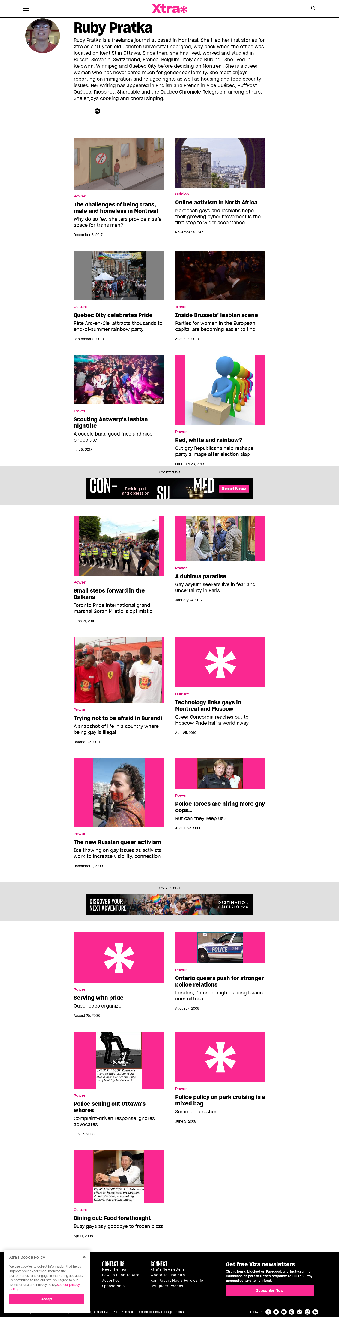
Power (80, 196)
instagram (291, 1312)
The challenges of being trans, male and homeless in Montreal (116, 207)
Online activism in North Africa (216, 202)
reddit (307, 1312)
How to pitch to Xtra (121, 1275)
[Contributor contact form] (98, 111)
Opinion (182, 194)
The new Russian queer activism (117, 842)
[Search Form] (313, 8)
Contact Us (113, 1264)
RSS (315, 1312)
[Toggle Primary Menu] (26, 9)
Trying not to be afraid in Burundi (118, 718)
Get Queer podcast (168, 1286)
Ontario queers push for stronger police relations (219, 981)
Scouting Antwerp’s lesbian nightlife (111, 422)
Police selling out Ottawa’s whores (110, 1107)
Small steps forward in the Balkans (109, 593)
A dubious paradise (200, 576)
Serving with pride (119, 957)
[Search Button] (313, 8)
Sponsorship (113, 1286)
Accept (47, 1299)
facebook (268, 1312)
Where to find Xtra (168, 1275)
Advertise (111, 1280)
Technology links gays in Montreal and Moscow (220, 662)
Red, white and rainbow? (208, 440)
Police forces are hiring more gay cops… (220, 807)
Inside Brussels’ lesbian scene (216, 315)
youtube (284, 1312)
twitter (276, 1312)
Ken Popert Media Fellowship (177, 1280)
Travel (180, 307)
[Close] (84, 1257)
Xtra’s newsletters (167, 1269)
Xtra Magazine (169, 8)
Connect (159, 1264)
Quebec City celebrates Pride (113, 315)
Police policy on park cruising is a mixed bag (220, 1057)
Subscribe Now (269, 1290)
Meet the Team (116, 1269)
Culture (80, 307)
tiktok (299, 1312)
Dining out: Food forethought (112, 1218)
